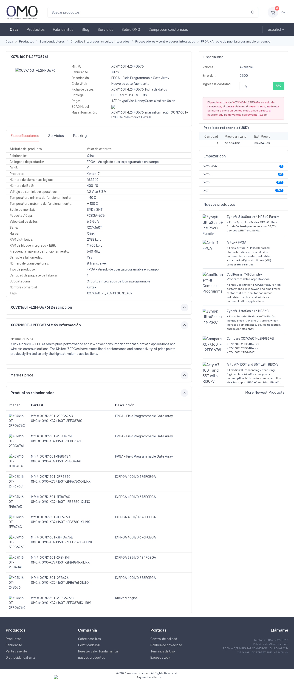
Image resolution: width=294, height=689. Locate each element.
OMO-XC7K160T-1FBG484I (61, 461)
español (274, 29)
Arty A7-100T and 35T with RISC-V (252, 365)
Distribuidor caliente (21, 658)
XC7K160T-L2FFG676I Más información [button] (46, 325)
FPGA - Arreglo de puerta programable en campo (236, 41)
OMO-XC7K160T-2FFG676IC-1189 (66, 603)
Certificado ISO (89, 645)
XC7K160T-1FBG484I (55, 456)
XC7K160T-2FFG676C (56, 416)
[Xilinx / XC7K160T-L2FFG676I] (35, 70)
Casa (14, 29)
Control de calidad (163, 639)
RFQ (278, 85)
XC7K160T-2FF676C (55, 477)
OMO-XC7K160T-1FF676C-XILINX (66, 522)
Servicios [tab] (56, 136)
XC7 (206, 190)
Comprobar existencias (168, 29)
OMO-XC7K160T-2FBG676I (61, 441)
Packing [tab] (80, 136)
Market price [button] (22, 375)
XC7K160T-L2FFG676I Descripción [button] (41, 307)
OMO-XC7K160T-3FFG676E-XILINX (67, 542)
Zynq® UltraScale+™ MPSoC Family (253, 217)
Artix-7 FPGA (236, 243)
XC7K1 (207, 174)
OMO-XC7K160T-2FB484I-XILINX (66, 562)
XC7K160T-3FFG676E (56, 537)
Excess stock (160, 658)
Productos (36, 29)
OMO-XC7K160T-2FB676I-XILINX (65, 583)
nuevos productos (91, 658)
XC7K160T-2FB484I (55, 558)
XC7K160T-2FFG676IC (57, 598)
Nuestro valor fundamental (98, 651)
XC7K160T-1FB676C (55, 497)
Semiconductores (52, 41)
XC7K (207, 182)
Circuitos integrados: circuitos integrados (100, 41)
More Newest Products (264, 392)
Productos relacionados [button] (32, 393)
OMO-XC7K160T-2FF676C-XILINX (66, 482)
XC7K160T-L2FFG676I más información (140, 112)
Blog (85, 29)
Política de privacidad (166, 645)
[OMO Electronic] (22, 12)
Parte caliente (16, 651)
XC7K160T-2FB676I (54, 578)
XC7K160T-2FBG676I (56, 436)
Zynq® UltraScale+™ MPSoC (248, 311)
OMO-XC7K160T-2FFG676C (62, 421)
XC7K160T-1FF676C (55, 517)
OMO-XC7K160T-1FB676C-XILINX (66, 502)
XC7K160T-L (211, 166)
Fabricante (14, 645)
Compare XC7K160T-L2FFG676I (250, 339)
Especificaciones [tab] (25, 136)
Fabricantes (63, 29)
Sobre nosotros (89, 639)
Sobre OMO (131, 29)
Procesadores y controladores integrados (165, 41)
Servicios (105, 29)
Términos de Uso (162, 651)
